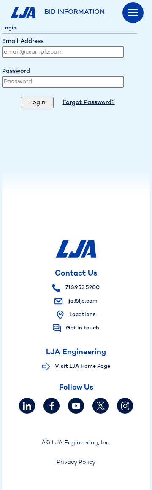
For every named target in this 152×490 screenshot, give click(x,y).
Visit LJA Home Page (82, 367)
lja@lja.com (82, 301)
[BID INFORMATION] (24, 12)
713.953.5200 (82, 288)
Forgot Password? (89, 102)
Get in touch (82, 328)
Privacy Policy (76, 462)
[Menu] (133, 12)
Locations (82, 315)
